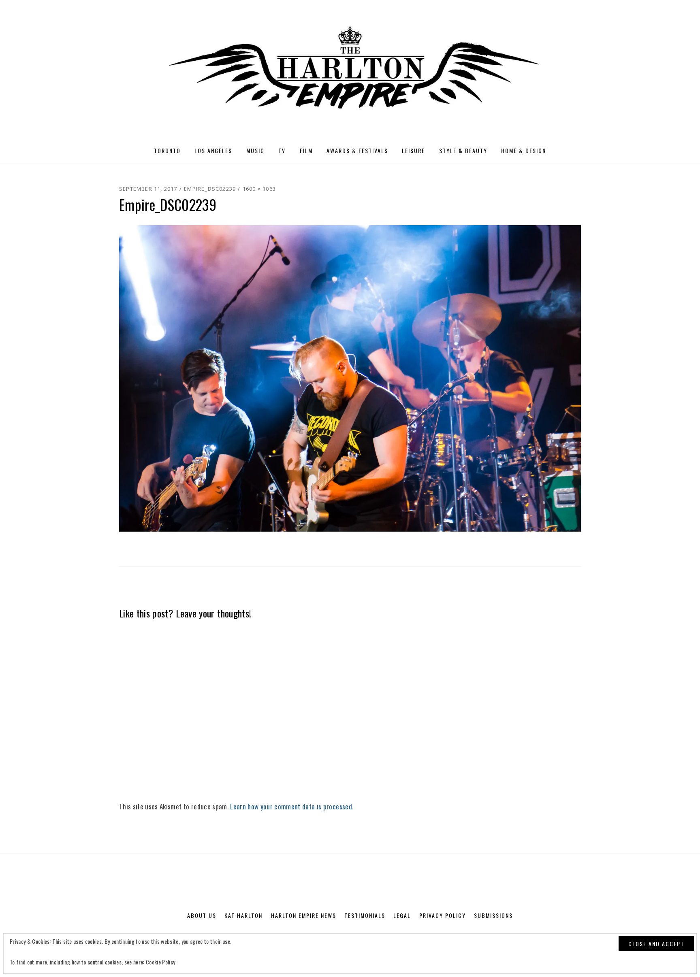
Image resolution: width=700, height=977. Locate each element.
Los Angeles (213, 150)
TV (282, 150)
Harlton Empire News (303, 915)
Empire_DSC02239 (210, 188)
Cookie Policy (160, 962)
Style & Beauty (463, 150)
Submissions (493, 915)
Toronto (167, 150)
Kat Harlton (243, 915)
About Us (201, 915)
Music (255, 150)
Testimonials (364, 915)
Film (306, 150)
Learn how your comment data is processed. (291, 806)
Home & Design (523, 150)
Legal (402, 915)
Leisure (413, 150)
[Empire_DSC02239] (350, 377)
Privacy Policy (442, 915)
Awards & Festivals (357, 150)
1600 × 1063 (259, 188)
